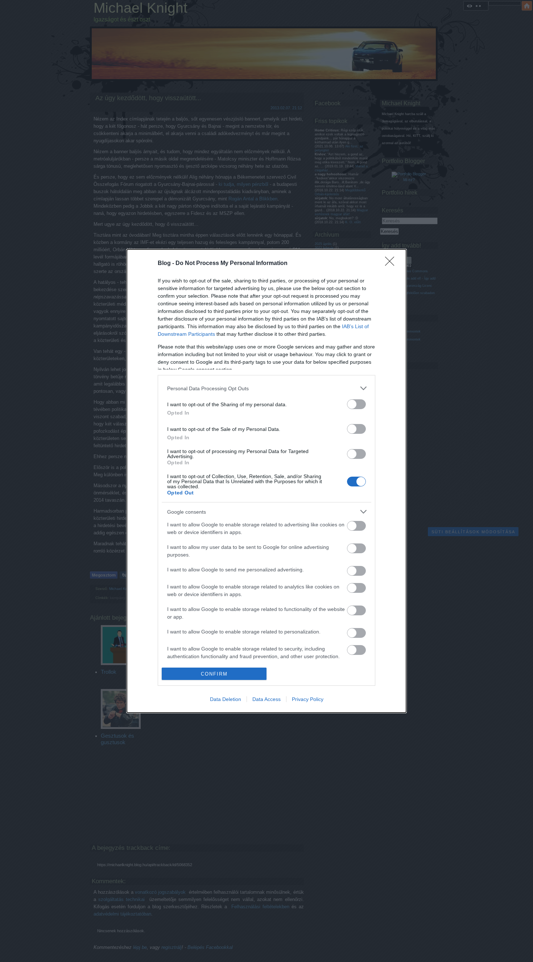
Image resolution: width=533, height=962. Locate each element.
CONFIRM (214, 674)
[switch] (356, 404)
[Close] (392, 263)
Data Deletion (225, 699)
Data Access (266, 699)
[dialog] (266, 481)
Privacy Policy (307, 699)
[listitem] (266, 388)
